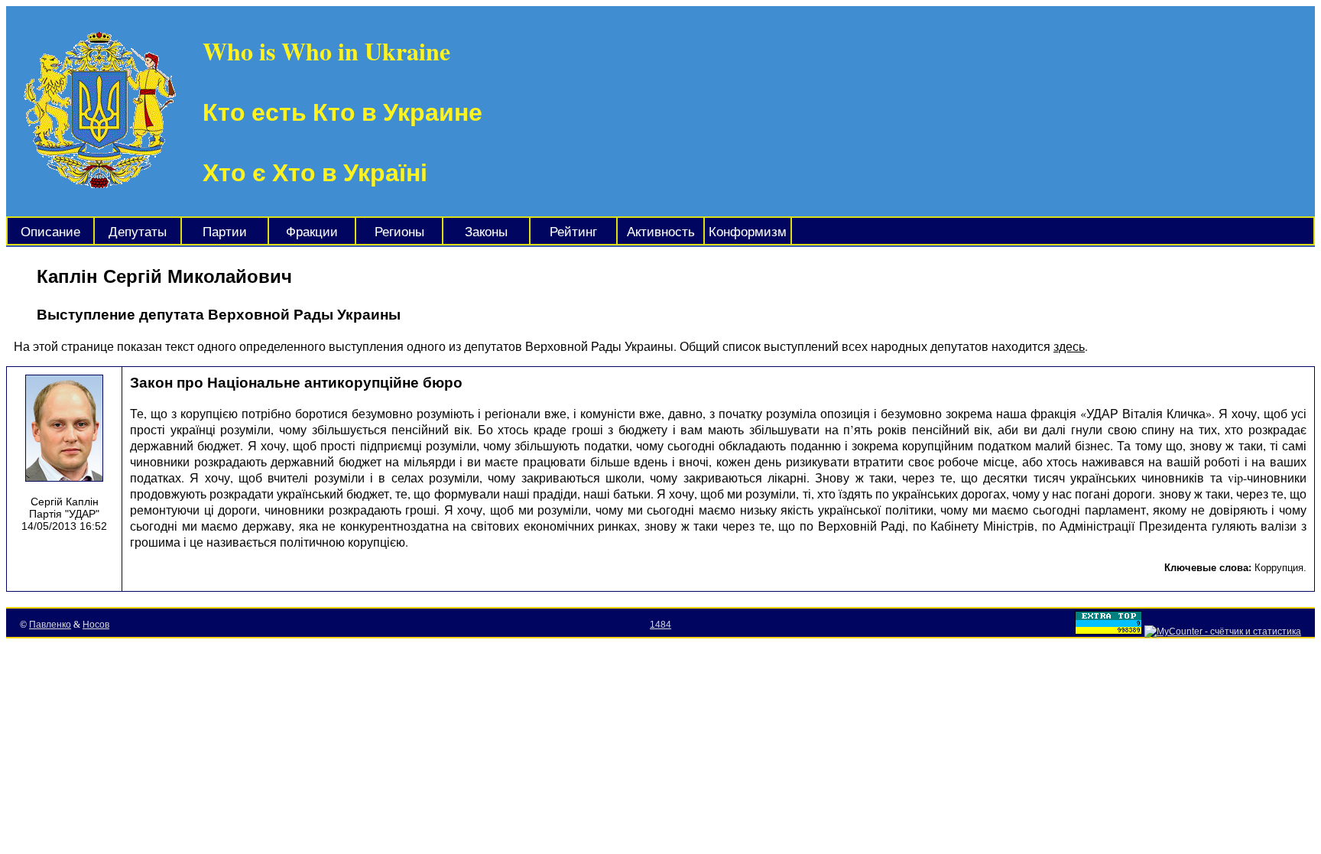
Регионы (399, 232)
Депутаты (138, 232)
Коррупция (1278, 567)
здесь (1069, 346)
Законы (486, 232)
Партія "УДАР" (64, 514)
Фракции (312, 232)
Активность (661, 232)
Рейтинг (573, 232)
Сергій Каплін (65, 501)
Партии (225, 232)
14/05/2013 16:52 (64, 526)
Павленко (50, 624)
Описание (50, 232)
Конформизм (748, 232)
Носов (96, 624)
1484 (660, 624)
